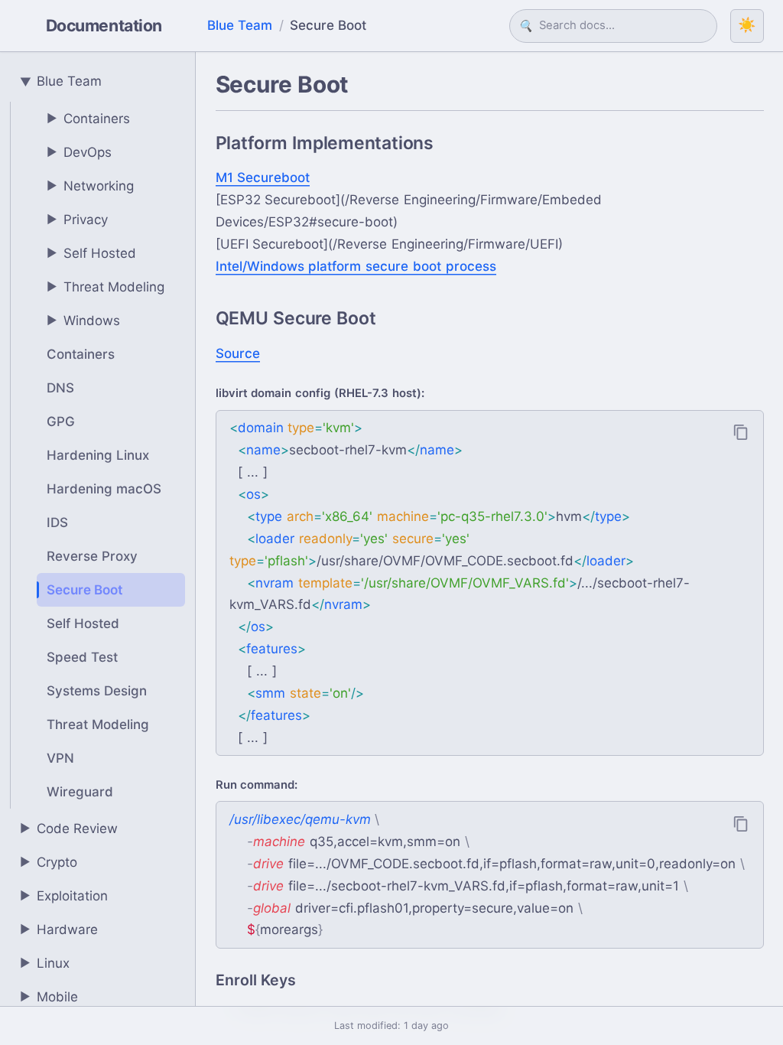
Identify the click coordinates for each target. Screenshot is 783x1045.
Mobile (49, 996)
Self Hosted (92, 253)
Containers (89, 118)
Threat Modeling (106, 287)
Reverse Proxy (92, 556)
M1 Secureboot (263, 177)
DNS (60, 388)
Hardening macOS (104, 488)
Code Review (69, 828)
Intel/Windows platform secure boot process (356, 266)
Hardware (59, 929)
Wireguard (80, 791)
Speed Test (82, 657)
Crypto (49, 862)
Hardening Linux (98, 455)
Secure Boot (84, 589)
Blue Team (239, 25)
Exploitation (64, 895)
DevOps (79, 152)
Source (238, 353)
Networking (91, 186)
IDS (57, 522)
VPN (60, 758)
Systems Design (97, 690)
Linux (45, 963)
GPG (61, 421)
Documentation (104, 25)
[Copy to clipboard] (741, 432)
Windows (84, 320)
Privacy (78, 219)
